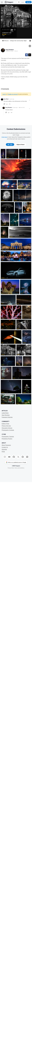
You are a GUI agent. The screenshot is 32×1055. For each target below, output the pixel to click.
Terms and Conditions (19, 467)
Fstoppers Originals (7, 417)
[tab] (10, 144)
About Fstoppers (6, 445)
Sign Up (28, 2)
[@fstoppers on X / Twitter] (18, 457)
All (10, 144)
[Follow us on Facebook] (14, 457)
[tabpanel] (16, 277)
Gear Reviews (6, 415)
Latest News (5, 413)
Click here (4, 137)
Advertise (4, 449)
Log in (4, 94)
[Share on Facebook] (26, 54)
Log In (22, 2)
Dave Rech (6, 99)
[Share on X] (29, 54)
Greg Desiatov (9, 49)
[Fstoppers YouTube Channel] (9, 457)
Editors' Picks (5, 423)
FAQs (3, 451)
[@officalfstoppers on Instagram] (5, 457)
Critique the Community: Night (18, 41)
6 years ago (11, 99)
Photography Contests (8, 430)
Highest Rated (20, 144)
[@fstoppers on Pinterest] (23, 457)
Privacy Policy (11, 467)
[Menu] (2, 2)
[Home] (9, 2)
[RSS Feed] (27, 457)
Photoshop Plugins (7, 439)
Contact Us (5, 447)
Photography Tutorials (8, 436)
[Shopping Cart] (18, 2)
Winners (6, 41)
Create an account (13, 94)
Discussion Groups (7, 428)
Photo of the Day (6, 426)
